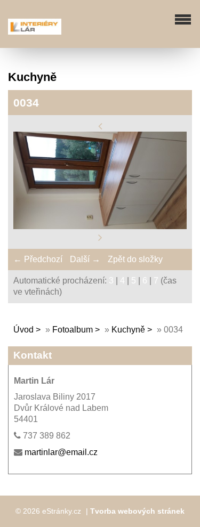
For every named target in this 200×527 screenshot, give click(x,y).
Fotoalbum (72, 329)
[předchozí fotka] (100, 125)
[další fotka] (100, 237)
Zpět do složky (135, 259)
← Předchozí (37, 259)
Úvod (23, 329)
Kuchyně (128, 329)
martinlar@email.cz (61, 452)
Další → (85, 259)
